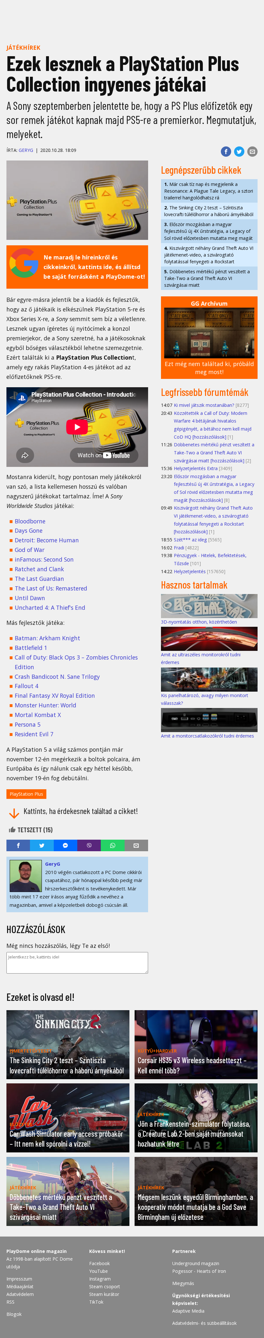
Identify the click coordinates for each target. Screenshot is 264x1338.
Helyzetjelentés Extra (196, 468)
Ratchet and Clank (39, 569)
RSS (10, 1302)
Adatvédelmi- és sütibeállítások (204, 1323)
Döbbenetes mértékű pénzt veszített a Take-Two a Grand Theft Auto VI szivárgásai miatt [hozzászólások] (214, 452)
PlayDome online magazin (36, 1251)
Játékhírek (23, 47)
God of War (29, 550)
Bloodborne (30, 521)
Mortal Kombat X (38, 715)
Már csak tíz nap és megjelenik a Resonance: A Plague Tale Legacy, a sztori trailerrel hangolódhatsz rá (208, 191)
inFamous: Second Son (44, 559)
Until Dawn (30, 598)
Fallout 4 (26, 686)
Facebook (99, 1263)
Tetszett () (34, 830)
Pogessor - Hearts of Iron (199, 1271)
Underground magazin (195, 1263)
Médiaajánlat (19, 1286)
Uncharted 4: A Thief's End (50, 607)
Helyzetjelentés (190, 571)
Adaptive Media (188, 1311)
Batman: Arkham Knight (47, 638)
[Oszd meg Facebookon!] (226, 151)
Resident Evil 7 (34, 734)
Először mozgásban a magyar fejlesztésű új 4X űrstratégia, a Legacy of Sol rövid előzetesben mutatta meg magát (208, 231)
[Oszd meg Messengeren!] (65, 845)
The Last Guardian (39, 578)
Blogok (14, 1314)
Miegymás (183, 1283)
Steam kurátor (104, 1294)
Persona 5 (28, 724)
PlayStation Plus (26, 794)
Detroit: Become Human (47, 540)
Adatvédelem (20, 1294)
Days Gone (28, 530)
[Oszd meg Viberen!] (89, 845)
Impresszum (19, 1279)
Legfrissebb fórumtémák (205, 392)
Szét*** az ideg (190, 540)
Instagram (100, 1279)
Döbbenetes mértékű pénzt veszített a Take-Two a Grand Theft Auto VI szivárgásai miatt (207, 278)
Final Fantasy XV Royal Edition (55, 695)
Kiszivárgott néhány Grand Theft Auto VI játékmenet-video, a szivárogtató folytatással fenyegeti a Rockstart (208, 255)
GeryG (26, 150)
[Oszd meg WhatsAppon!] (112, 845)
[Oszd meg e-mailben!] (252, 151)
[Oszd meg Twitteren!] (239, 151)
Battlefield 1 (31, 648)
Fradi (179, 548)
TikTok (96, 1302)
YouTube (98, 1271)
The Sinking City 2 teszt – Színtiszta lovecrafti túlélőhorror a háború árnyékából (208, 211)
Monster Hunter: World (45, 705)
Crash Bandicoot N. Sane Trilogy (57, 676)
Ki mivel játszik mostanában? (204, 405)
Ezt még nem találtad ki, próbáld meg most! (209, 368)
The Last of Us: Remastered (51, 588)
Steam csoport (104, 1286)
